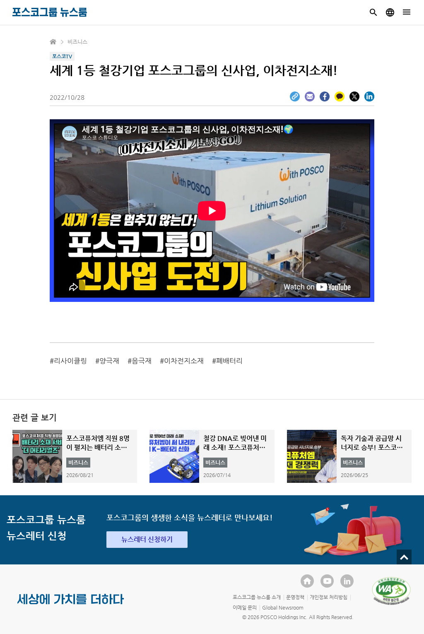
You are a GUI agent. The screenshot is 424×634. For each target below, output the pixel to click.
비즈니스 (77, 42)
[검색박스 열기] (373, 12)
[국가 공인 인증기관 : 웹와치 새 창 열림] (391, 591)
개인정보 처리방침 (328, 597)
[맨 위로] (404, 557)
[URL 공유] (295, 96)
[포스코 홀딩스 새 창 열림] (307, 581)
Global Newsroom (283, 607)
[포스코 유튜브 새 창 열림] (327, 581)
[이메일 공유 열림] (310, 96)
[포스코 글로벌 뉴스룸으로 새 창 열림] (390, 12)
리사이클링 (70, 361)
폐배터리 (229, 361)
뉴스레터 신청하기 (147, 539)
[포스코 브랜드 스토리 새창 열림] (70, 606)
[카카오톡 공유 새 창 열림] (339, 96)
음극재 (142, 361)
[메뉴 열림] (407, 12)
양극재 (109, 361)
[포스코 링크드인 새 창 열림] (347, 581)
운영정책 (295, 597)
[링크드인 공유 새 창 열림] (369, 96)
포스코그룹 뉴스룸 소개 (257, 597)
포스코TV (62, 56)
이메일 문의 (245, 607)
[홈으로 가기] (53, 42)
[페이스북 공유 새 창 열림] (325, 96)
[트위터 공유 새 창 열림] (354, 96)
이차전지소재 (184, 361)
